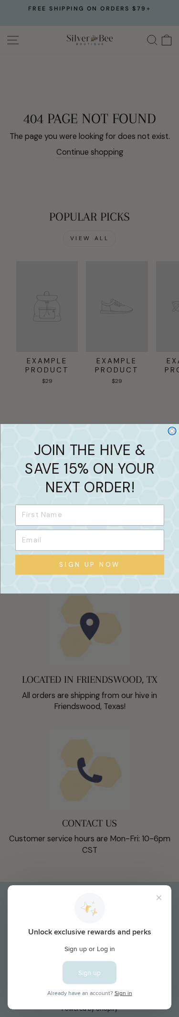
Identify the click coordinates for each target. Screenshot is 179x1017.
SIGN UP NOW (89, 564)
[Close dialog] (172, 431)
